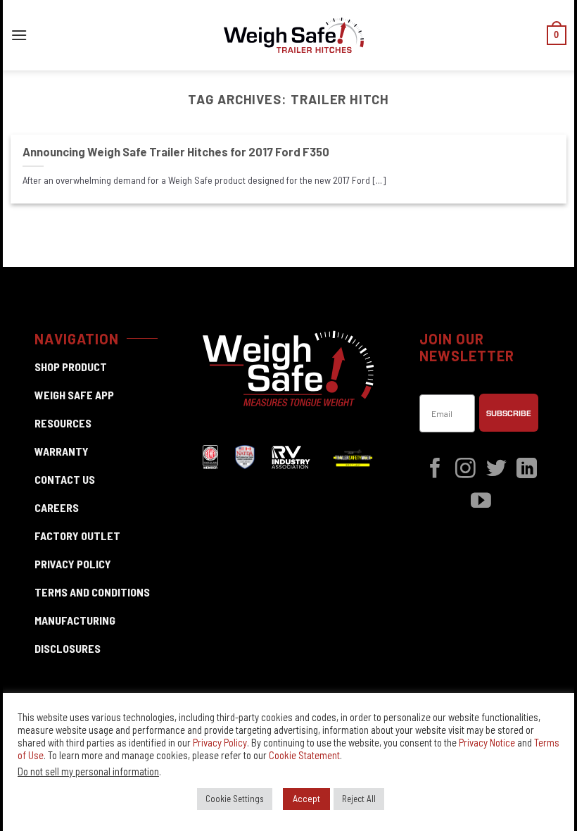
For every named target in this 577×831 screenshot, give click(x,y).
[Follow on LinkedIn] (526, 469)
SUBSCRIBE (508, 412)
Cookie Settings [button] (234, 798)
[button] (19, 35)
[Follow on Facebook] (435, 469)
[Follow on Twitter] (496, 469)
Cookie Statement (304, 755)
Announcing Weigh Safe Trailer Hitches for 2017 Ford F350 (176, 151)
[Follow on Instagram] (465, 469)
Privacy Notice (487, 742)
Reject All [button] (359, 798)
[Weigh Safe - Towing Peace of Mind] (294, 36)
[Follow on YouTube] (481, 502)
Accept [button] (306, 798)
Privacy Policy (220, 742)
